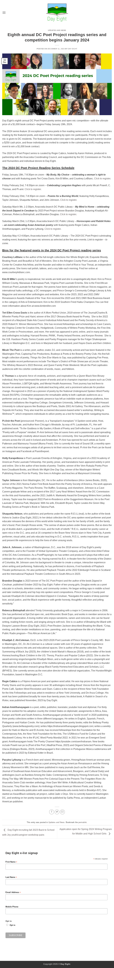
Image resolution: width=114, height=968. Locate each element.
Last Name (11, 877)
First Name (11, 862)
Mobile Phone (11, 907)
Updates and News (57, 30)
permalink (82, 822)
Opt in (12, 925)
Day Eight (72, 49)
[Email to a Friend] (62, 811)
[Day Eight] (57, 12)
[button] (4, 12)
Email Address (13, 892)
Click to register (102, 178)
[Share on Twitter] (57, 811)
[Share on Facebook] (51, 811)
